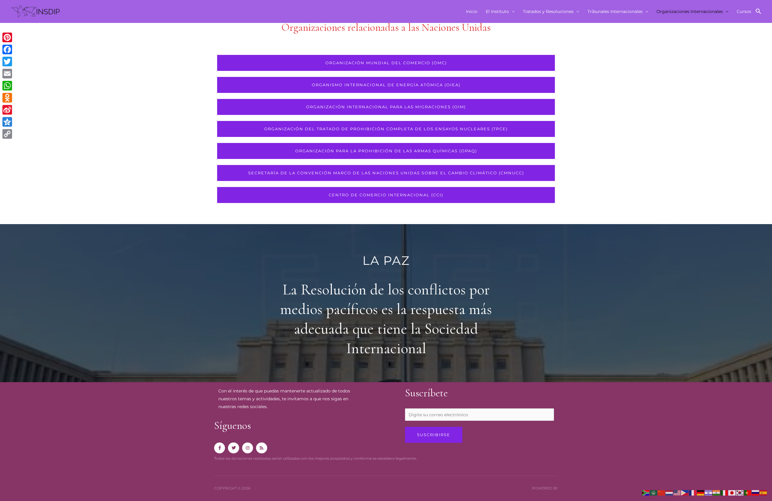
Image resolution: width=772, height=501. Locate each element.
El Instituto (497, 11)
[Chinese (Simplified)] (662, 492)
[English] (677, 492)
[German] (701, 492)
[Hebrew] (709, 492)
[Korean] (740, 492)
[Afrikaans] (646, 492)
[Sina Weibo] (7, 110)
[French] (693, 492)
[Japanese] (732, 492)
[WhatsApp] (7, 86)
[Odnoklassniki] (7, 98)
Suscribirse (433, 434)
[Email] (7, 74)
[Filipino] (685, 492)
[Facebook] (7, 49)
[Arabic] (654, 492)
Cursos (744, 11)
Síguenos (232, 425)
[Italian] (724, 492)
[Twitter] (7, 61)
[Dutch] (669, 492)
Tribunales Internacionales (615, 11)
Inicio (471, 11)
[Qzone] (7, 122)
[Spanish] (763, 492)
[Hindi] (716, 492)
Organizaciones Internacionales (690, 11)
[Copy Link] (7, 134)
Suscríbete (426, 393)
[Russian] (756, 492)
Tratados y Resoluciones (548, 11)
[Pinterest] (7, 37)
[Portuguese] (748, 492)
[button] (758, 11)
